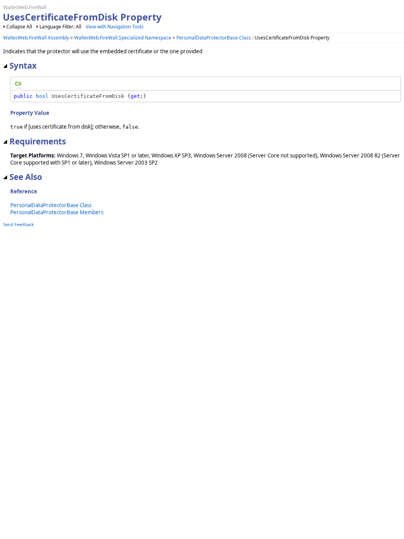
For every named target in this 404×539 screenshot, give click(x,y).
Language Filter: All (60, 26)
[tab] (18, 84)
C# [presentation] (18, 84)
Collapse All (19, 26)
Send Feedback (18, 224)
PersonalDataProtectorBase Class (213, 37)
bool (42, 96)
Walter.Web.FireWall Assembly (36, 37)
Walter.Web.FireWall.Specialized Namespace (122, 37)
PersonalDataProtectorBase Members (56, 212)
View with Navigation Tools (115, 26)
